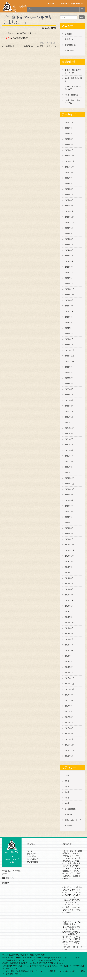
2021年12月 (69, 417)
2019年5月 (69, 584)
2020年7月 (69, 506)
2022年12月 (69, 350)
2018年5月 (69, 650)
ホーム (29, 851)
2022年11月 (69, 356)
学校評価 (68, 34)
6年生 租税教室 (71, 95)
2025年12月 (69, 156)
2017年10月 (69, 689)
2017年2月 (69, 734)
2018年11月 (69, 617)
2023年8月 (69, 306)
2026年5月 (69, 134)
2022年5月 (69, 389)
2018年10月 (69, 623)
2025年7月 (69, 178)
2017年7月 (69, 706)
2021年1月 (69, 473)
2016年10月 (69, 756)
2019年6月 (69, 578)
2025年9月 (69, 172)
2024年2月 (69, 272)
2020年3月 (69, 528)
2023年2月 (69, 339)
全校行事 (68, 814)
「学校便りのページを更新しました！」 (38, 46)
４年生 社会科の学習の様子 (73, 88)
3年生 (67, 787)
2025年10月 (69, 167)
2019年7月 (69, 573)
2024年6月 (69, 250)
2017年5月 (69, 717)
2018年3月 (69, 661)
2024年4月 (69, 261)
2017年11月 (69, 684)
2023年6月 (69, 317)
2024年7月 (69, 245)
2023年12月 (69, 284)
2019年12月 (69, 545)
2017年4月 (69, 723)
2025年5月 (69, 189)
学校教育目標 (70, 45)
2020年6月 (69, 511)
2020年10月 (69, 489)
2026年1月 (69, 150)
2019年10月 (69, 556)
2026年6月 (69, 128)
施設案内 (6, 883)
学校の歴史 (69, 50)
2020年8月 (69, 500)
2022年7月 (69, 378)
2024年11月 (69, 222)
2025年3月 (69, 200)
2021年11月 (69, 423)
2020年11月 (69, 484)
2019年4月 (69, 589)
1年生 (67, 775)
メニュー (31, 9)
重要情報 (68, 825)
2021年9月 (69, 434)
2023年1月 (69, 345)
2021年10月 (69, 428)
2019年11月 (69, 550)
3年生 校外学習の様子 (73, 79)
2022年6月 (69, 384)
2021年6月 (69, 445)
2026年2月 (69, 145)
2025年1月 (69, 211)
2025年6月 (69, 184)
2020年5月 (69, 517)
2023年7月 (69, 311)
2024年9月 (69, 234)
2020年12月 (69, 478)
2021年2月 (69, 467)
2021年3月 (69, 461)
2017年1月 (69, 739)
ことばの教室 (70, 809)
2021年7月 (69, 439)
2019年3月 (69, 595)
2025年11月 (69, 161)
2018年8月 (69, 634)
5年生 (67, 798)
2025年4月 (69, 195)
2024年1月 (69, 278)
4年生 (67, 792)
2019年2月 (69, 600)
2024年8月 (69, 239)
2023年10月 (69, 295)
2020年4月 (69, 523)
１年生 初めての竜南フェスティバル (73, 71)
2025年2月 (69, 206)
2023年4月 (69, 328)
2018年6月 (69, 645)
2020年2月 (69, 534)
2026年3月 (69, 139)
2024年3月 (69, 267)
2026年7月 (69, 122)
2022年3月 (69, 400)
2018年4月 (69, 656)
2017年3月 (69, 728)
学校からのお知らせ (48, 43)
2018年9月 (69, 628)
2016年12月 (69, 745)
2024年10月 (69, 228)
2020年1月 (69, 539)
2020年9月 (69, 495)
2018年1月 (69, 673)
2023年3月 (69, 334)
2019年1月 (69, 606)
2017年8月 (69, 700)
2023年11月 (69, 289)
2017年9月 (69, 695)
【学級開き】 (9, 46)
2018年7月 (69, 639)
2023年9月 (69, 300)
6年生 (67, 803)
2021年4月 (69, 456)
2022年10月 (69, 361)
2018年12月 (69, 611)
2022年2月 (69, 406)
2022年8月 (69, 372)
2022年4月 (69, 395)
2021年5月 (69, 450)
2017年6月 (69, 712)
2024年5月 (69, 256)
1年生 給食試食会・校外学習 (73, 101)
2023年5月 (69, 322)
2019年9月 (69, 561)
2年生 (67, 781)
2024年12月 (69, 217)
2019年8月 (69, 567)
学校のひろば (32, 859)
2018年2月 (69, 667)
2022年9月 (69, 367)
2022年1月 (69, 411)
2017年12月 (69, 678)
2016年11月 (69, 750)
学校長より (69, 39)
